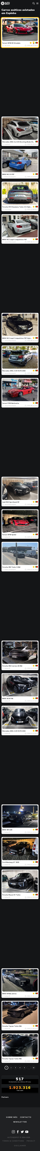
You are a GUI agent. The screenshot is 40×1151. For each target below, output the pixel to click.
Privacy (31, 1141)
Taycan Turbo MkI (15, 1026)
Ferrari (4, 43)
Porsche (5, 207)
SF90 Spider (12, 535)
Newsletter (20, 1122)
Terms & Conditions (13, 1141)
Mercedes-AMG (7, 142)
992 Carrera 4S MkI (15, 666)
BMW (4, 174)
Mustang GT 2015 (12, 862)
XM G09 (9, 830)
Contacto (25, 1117)
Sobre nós (11, 1117)
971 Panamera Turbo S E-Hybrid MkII (22, 207)
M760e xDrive (11, 994)
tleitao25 (7, 537)
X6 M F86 (10, 699)
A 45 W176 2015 (19, 371)
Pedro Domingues (10, 177)
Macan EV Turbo (14, 895)
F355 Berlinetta (13, 403)
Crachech (7, 144)
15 (33, 1068)
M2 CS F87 (10, 174)
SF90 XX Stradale (14, 43)
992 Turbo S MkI (14, 567)
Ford (4, 862)
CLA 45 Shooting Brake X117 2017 (26, 142)
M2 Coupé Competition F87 (17, 240)
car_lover (7, 45)
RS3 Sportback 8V (12, 502)
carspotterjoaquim (10, 242)
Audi (4, 502)
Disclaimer (20, 1145)
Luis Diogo (7, 209)
